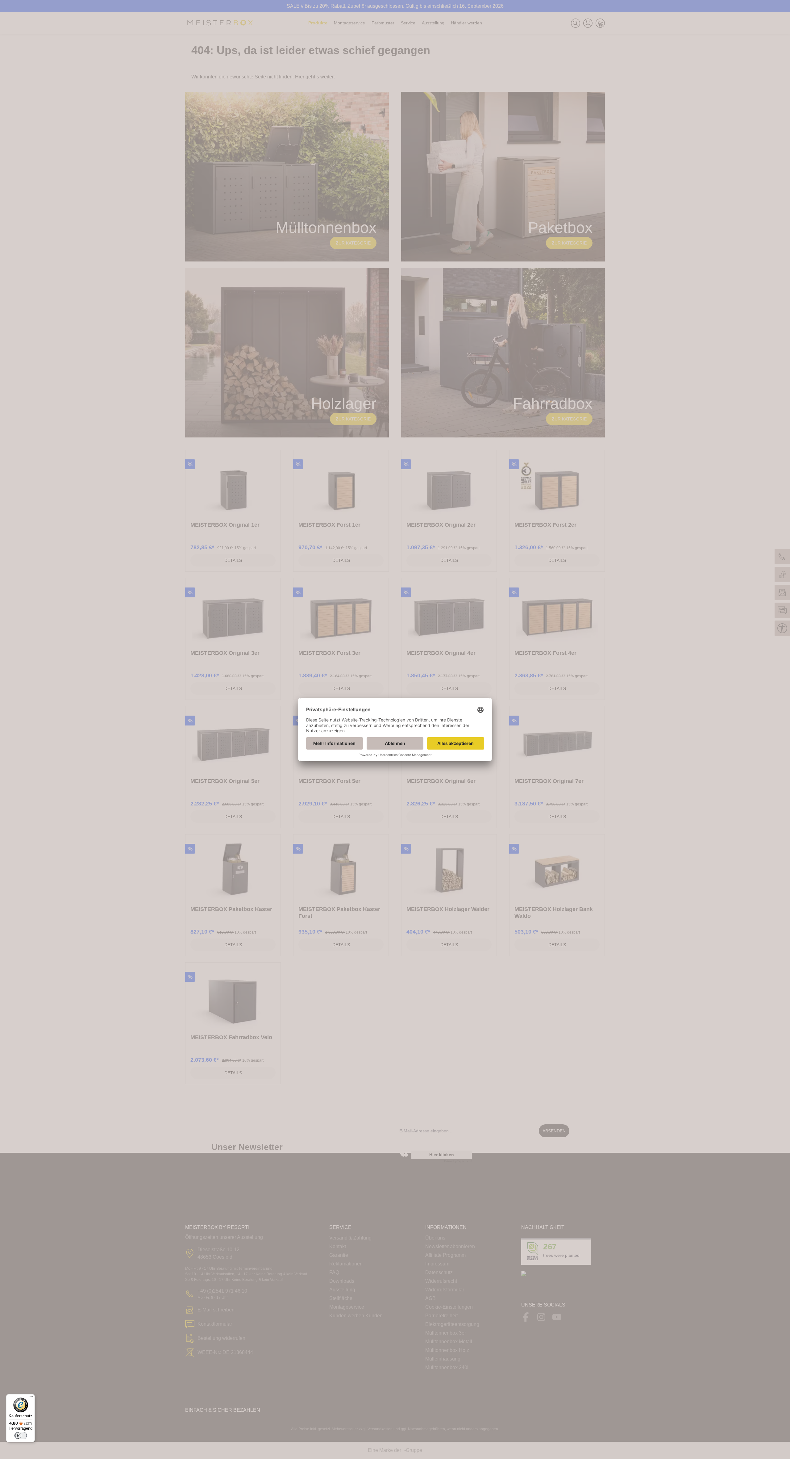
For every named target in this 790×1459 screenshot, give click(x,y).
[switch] (21, 1435)
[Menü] (31, 1398)
